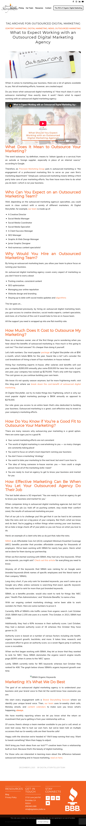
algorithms (61, 297)
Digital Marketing (37, 28)
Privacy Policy (11, 797)
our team (32, 208)
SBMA (8, 541)
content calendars (37, 706)
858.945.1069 (30, 806)
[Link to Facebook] (73, 1)
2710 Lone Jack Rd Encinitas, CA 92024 (32, 800)
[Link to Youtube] (82, 1)
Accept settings (43, 822)
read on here (56, 757)
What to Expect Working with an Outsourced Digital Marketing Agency (43, 37)
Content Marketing (16, 28)
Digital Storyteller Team (52, 768)
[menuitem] (13, 8)
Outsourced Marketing (68, 28)
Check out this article (45, 560)
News (51, 28)
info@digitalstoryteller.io (35, 809)
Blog (7, 794)
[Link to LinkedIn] (79, 1)
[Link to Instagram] (76, 1)
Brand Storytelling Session (56, 699)
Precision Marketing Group (32, 168)
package (44, 352)
